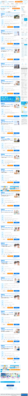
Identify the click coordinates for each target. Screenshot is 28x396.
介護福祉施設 (26, 24)
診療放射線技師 (15, 394)
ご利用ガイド (3, 4)
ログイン (25, 1)
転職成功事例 (12, 4)
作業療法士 (4, 394)
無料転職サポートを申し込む (19, 1)
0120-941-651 (11, 1)
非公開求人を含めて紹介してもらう (16, 8)
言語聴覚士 (6, 394)
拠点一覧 (25, 4)
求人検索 (8, 4)
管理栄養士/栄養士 (18, 394)
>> (19, 10)
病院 (22, 24)
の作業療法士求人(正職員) (7, 122)
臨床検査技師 (9, 394)
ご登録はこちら (25, 107)
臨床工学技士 (12, 394)
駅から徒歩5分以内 (26, 33)
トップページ (0, 4)
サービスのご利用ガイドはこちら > (25, 113)
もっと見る (24, 72)
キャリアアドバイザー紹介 (21, 4)
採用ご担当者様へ (21, 0)
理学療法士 (2, 394)
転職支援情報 (17, 4)
